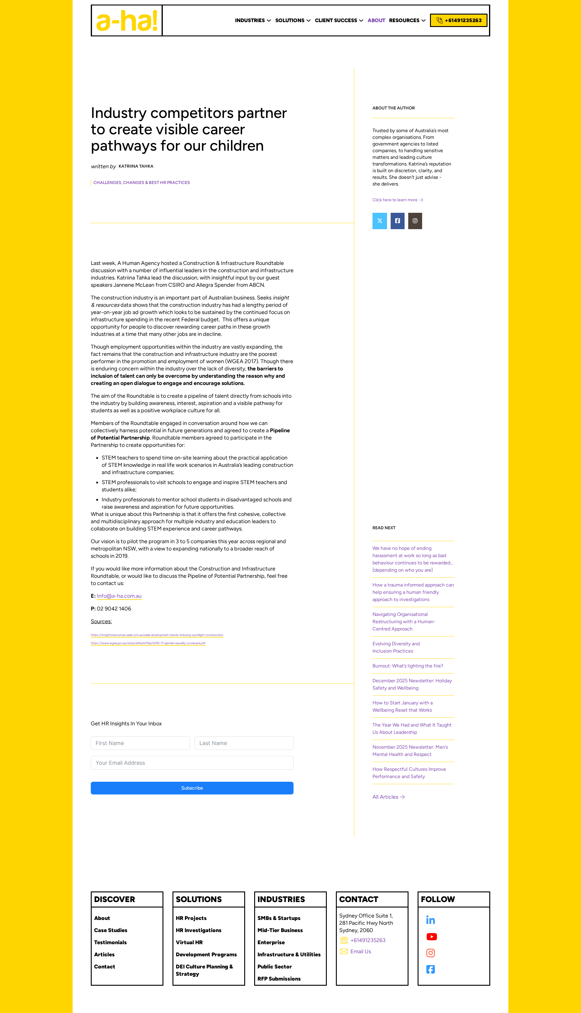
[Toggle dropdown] (268, 20)
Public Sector (275, 966)
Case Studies (110, 930)
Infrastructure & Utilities (289, 954)
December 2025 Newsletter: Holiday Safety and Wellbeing (412, 684)
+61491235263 (463, 20)
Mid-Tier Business (280, 930)
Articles (104, 954)
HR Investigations (199, 930)
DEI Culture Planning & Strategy (204, 970)
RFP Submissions (279, 978)
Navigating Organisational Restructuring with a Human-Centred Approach (404, 621)
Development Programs (206, 954)
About (102, 918)
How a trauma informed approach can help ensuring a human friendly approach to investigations (413, 592)
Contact (104, 966)
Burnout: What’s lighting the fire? (408, 666)
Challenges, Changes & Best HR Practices (142, 182)
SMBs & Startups (279, 918)
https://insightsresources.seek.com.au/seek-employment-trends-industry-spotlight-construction (157, 635)
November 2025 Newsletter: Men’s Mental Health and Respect (410, 750)
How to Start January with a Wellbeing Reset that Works (403, 706)
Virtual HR (189, 942)
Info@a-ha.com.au (119, 596)
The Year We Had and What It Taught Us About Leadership (412, 728)
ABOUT (376, 20)
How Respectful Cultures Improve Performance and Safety (409, 772)
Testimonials (110, 942)
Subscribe (192, 788)
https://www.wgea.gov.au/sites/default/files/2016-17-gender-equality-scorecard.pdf (148, 643)
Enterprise (271, 942)
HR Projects (191, 918)
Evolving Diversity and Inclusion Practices (396, 647)
